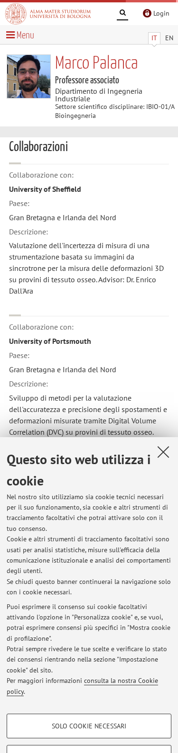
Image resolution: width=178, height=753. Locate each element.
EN (169, 38)
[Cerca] (122, 14)
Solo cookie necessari (89, 726)
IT (154, 38)
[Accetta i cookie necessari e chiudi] (163, 451)
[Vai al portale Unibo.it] (48, 13)
